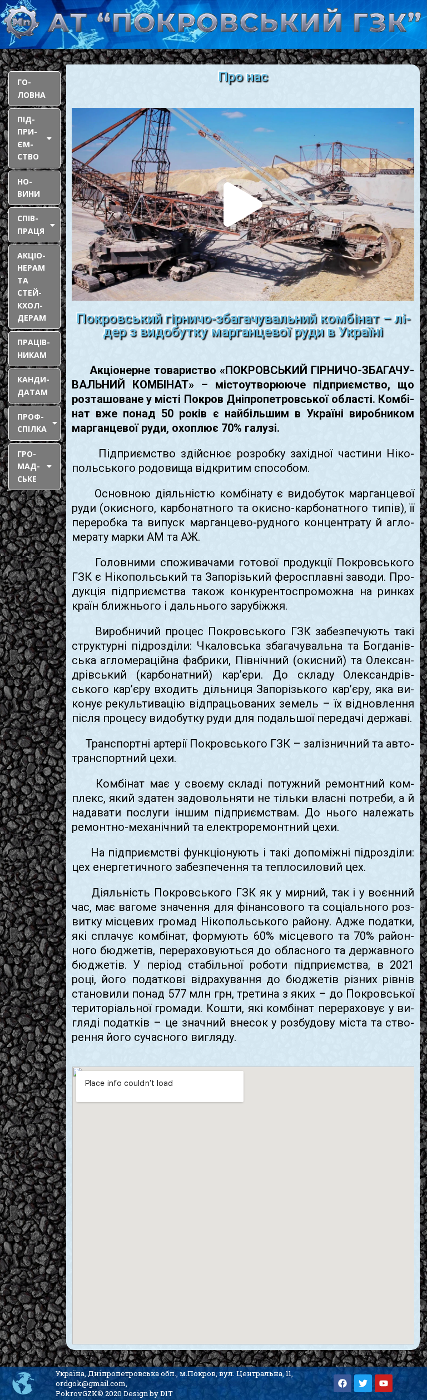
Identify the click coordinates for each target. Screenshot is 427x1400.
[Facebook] (342, 1383)
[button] (243, 204)
